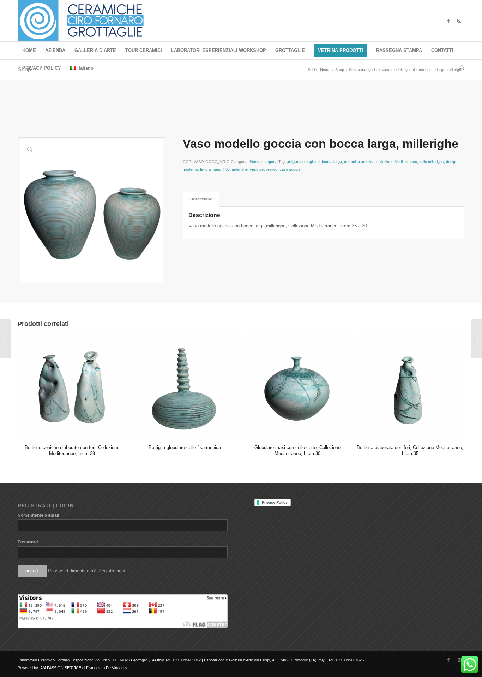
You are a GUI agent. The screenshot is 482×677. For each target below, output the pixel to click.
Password (28, 541)
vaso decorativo (263, 169)
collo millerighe (431, 161)
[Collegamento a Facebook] (448, 21)
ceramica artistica (359, 161)
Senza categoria (263, 161)
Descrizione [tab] (201, 199)
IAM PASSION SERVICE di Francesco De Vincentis (83, 668)
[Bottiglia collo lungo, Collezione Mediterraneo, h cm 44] (5, 338)
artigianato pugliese (303, 161)
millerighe (240, 169)
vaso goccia (289, 169)
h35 (226, 169)
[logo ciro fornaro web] (89, 20)
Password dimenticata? (72, 570)
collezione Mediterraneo (396, 161)
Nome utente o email (38, 515)
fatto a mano (210, 169)
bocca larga (332, 161)
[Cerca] (459, 68)
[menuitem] (29, 50)
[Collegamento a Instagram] (459, 21)
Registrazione (112, 570)
